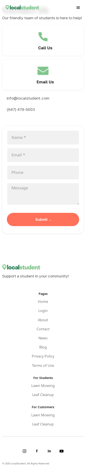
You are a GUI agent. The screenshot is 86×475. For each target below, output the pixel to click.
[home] (20, 8)
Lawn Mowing (43, 385)
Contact (43, 329)
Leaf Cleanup (43, 394)
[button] (78, 7)
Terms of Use (43, 365)
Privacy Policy (43, 356)
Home (43, 301)
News (43, 338)
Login (43, 310)
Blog (43, 347)
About (43, 320)
